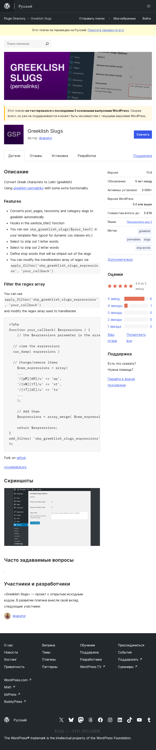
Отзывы (36, 156)
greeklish (144, 231)
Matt (9, 687)
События (125, 652)
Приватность (14, 667)
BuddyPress (15, 702)
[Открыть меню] (149, 6)
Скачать (142, 134)
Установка (60, 156)
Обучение (87, 645)
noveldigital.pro (15, 467)
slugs (147, 239)
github (21, 458)
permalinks (134, 239)
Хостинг (10, 659)
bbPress (12, 694)
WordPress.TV (92, 667)
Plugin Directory (15, 18)
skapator (45, 138)
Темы (46, 652)
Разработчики (91, 659)
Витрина (48, 645)
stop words (143, 247)
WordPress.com (18, 680)
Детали (14, 156)
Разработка (87, 156)
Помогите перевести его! (106, 30)
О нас (8, 645)
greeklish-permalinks (28, 188)
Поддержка (142, 156)
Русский (20, 720)
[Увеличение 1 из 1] (95, 493)
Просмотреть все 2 (139, 221)
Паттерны (49, 667)
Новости (11, 652)
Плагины (49, 659)
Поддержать (130, 659)
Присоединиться (131, 645)
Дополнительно (120, 259)
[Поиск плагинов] (47, 44)
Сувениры (128, 667)
